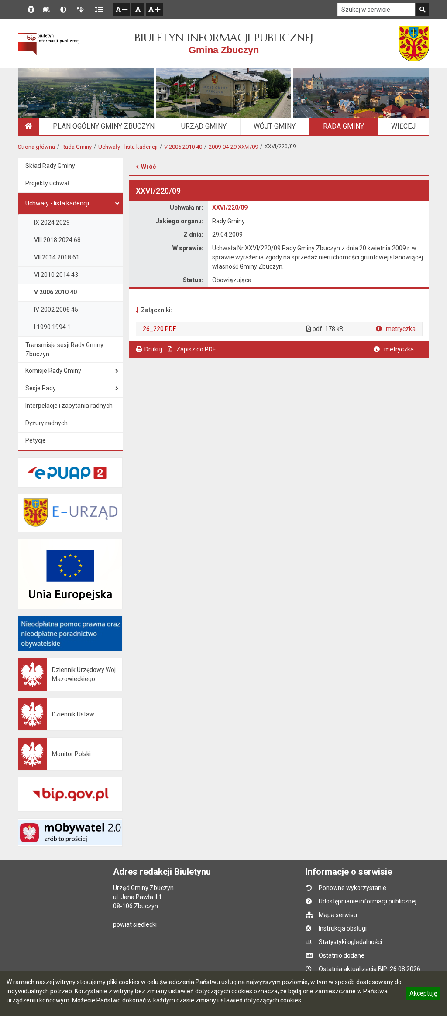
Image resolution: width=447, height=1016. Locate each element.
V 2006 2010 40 (183, 146)
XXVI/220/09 (230, 207)
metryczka (400, 328)
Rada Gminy (77, 146)
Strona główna (36, 146)
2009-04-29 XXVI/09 (233, 146)
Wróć (148, 166)
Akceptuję (423, 994)
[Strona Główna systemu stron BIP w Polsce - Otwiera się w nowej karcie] (48, 44)
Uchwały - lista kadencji (128, 146)
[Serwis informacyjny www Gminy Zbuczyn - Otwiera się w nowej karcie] (414, 43)
